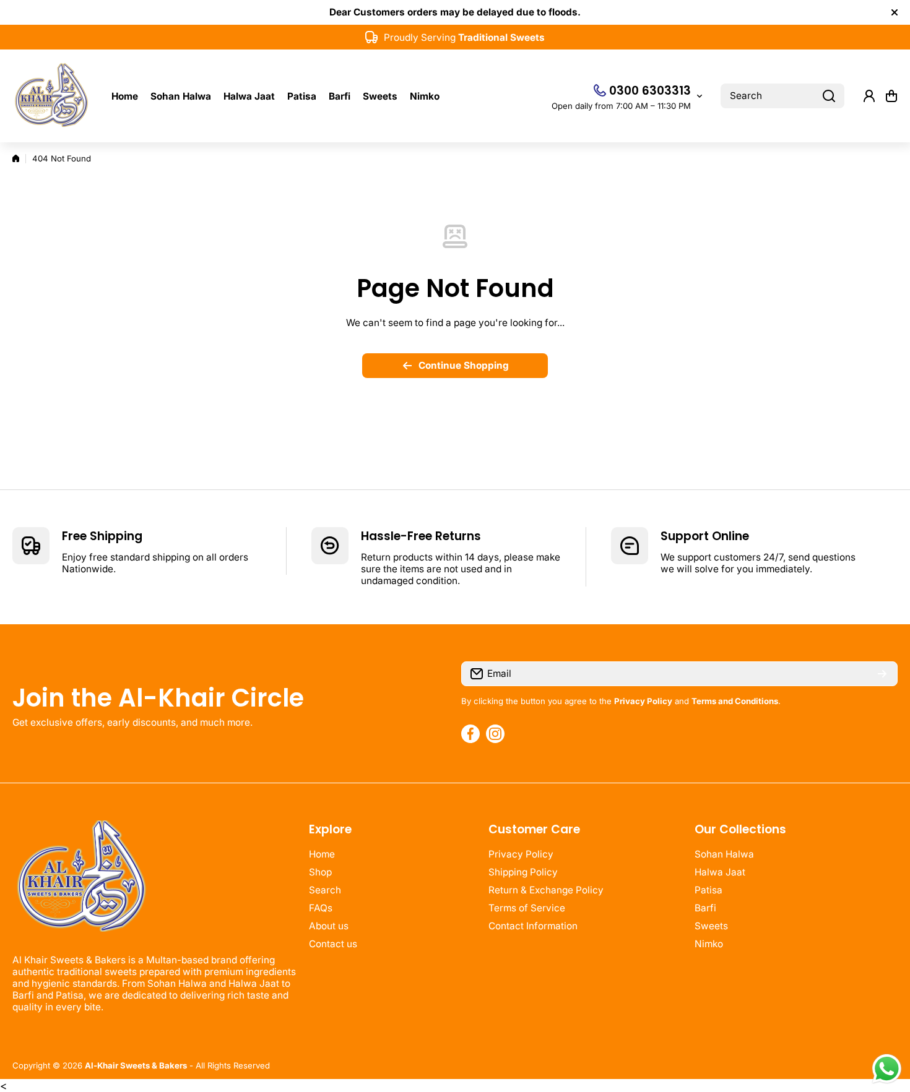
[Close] (894, 12)
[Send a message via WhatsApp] (887, 1069)
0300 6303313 (650, 90)
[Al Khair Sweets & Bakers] (52, 96)
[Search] (828, 96)
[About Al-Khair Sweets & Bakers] (154, 882)
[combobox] (782, 96)
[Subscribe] (882, 673)
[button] (891, 96)
